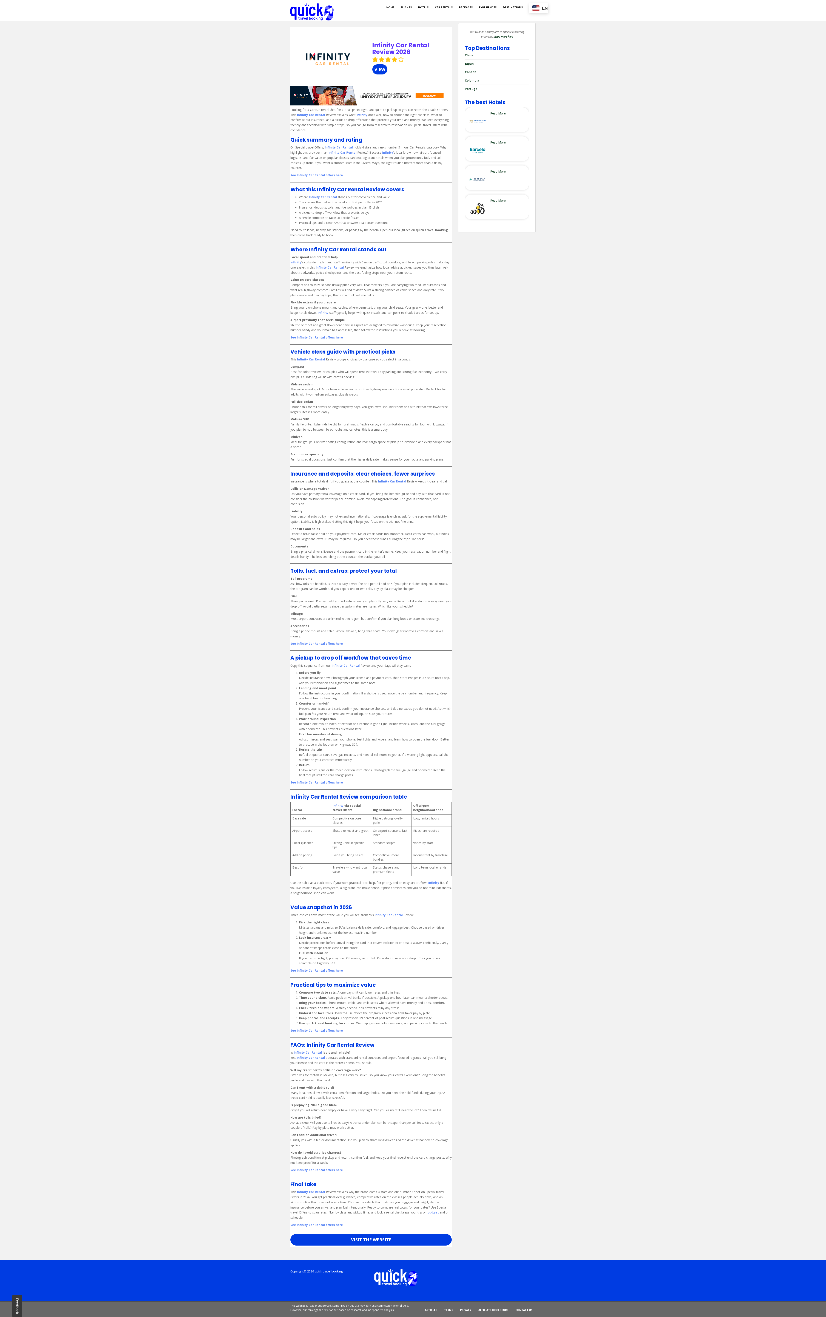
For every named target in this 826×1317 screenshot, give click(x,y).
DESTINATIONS (513, 7)
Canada (470, 72)
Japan (469, 64)
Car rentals (444, 7)
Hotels (423, 7)
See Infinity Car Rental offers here (316, 175)
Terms (448, 1310)
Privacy (465, 1310)
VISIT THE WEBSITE (371, 1240)
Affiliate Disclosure (493, 1310)
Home (390, 7)
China (469, 55)
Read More (498, 113)
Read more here (503, 37)
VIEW (379, 69)
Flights (406, 7)
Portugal (471, 89)
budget (433, 1212)
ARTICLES (431, 1310)
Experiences (487, 7)
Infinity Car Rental (311, 115)
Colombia (472, 80)
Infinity (361, 115)
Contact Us (523, 1310)
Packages (466, 7)
